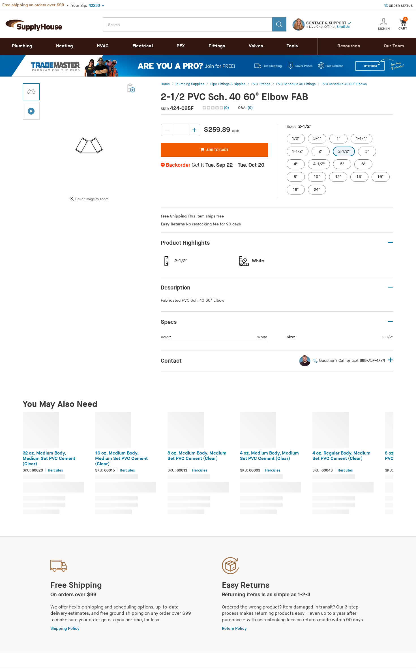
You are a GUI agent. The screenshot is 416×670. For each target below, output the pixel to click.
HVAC (103, 46)
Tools (292, 46)
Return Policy (234, 628)
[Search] (279, 24)
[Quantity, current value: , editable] (180, 130)
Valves (256, 46)
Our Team (394, 46)
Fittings (217, 46)
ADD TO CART (217, 150)
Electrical (142, 46)
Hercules (55, 470)
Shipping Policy (65, 628)
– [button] (390, 242)
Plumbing (22, 46)
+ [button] (390, 360)
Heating (64, 46)
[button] (349, 22)
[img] (213, 107)
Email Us (342, 27)
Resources (348, 46)
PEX (181, 46)
